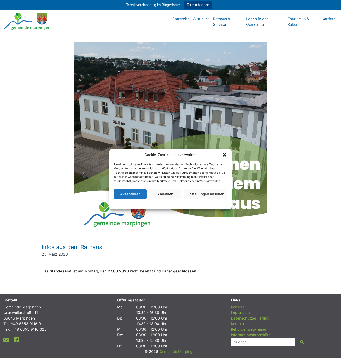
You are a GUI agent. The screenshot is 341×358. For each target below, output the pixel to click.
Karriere (328, 18)
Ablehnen (165, 194)
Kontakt (237, 323)
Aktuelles (201, 18)
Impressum (240, 312)
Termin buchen (198, 5)
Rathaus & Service (221, 21)
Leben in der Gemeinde (257, 21)
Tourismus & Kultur (298, 21)
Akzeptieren (130, 194)
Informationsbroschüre (250, 334)
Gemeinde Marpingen (178, 351)
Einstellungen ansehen (205, 194)
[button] (224, 155)
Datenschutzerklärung (170, 203)
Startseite (181, 18)
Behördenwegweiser (248, 329)
